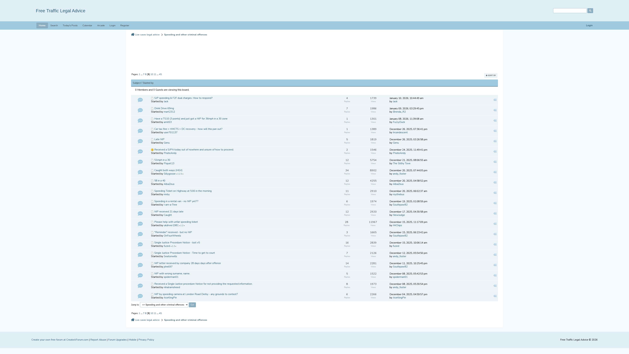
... (142, 74)
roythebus (398, 194)
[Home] (132, 35)
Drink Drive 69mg (164, 108)
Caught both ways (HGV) (168, 170)
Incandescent (400, 132)
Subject (137, 82)
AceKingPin (170, 297)
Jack (166, 101)
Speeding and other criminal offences (185, 34)
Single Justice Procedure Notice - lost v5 (177, 242)
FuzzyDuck (399, 122)
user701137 (170, 132)
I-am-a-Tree (170, 204)
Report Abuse (98, 339)
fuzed (167, 246)
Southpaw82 (400, 204)
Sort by (491, 75)
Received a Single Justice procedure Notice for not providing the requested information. (203, 283)
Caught (168, 215)
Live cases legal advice (147, 34)
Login (589, 25)
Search (54, 25)
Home (42, 25)
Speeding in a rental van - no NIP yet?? (176, 201)
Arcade (101, 25)
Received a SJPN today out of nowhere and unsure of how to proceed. (194, 149)
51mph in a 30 (162, 160)
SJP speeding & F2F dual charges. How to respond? (183, 98)
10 (151, 74)
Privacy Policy (146, 339)
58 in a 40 (159, 180)
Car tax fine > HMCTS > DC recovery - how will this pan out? (188, 129)
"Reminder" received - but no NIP (173, 232)
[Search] (590, 10)
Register (124, 25)
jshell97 (168, 266)
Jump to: (135, 305)
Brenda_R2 (399, 111)
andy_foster (399, 173)
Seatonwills (170, 256)
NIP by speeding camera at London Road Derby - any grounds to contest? (196, 294)
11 (155, 74)
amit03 (168, 122)
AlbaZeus (169, 184)
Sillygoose (170, 173)
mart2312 (169, 111)
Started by (148, 82)
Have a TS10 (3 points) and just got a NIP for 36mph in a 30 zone (191, 118)
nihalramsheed (172, 287)
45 (160, 74)
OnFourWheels (172, 235)
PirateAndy (170, 153)
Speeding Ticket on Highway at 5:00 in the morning (183, 191)
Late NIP (159, 139)
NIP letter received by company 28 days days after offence (187, 263)
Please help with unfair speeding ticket (176, 222)
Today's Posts (70, 25)
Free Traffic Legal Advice (60, 10)
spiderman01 (171, 277)
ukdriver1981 (171, 225)
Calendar (87, 25)
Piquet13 (169, 163)
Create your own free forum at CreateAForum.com (59, 339)
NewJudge (399, 215)
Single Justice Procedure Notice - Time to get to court (184, 253)
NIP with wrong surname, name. (172, 273)
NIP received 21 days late (168, 211)
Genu (167, 142)
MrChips (397, 225)
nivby (167, 194)
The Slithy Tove (401, 163)
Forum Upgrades (117, 339)
